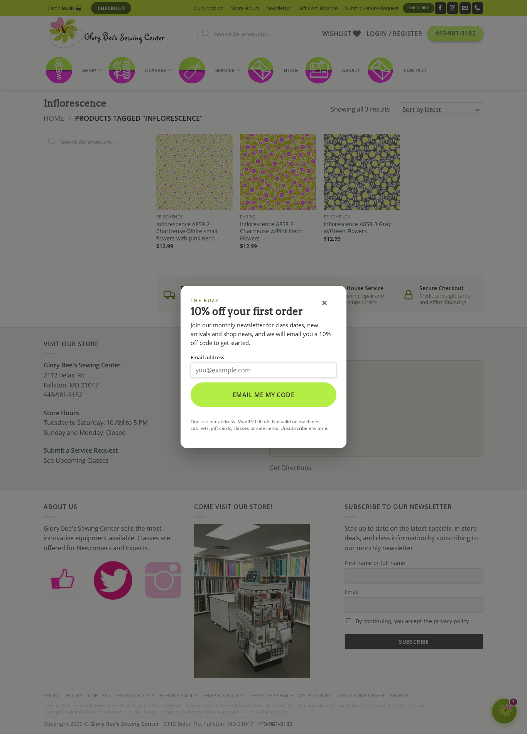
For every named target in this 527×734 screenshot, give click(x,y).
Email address (207, 357)
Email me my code (264, 395)
